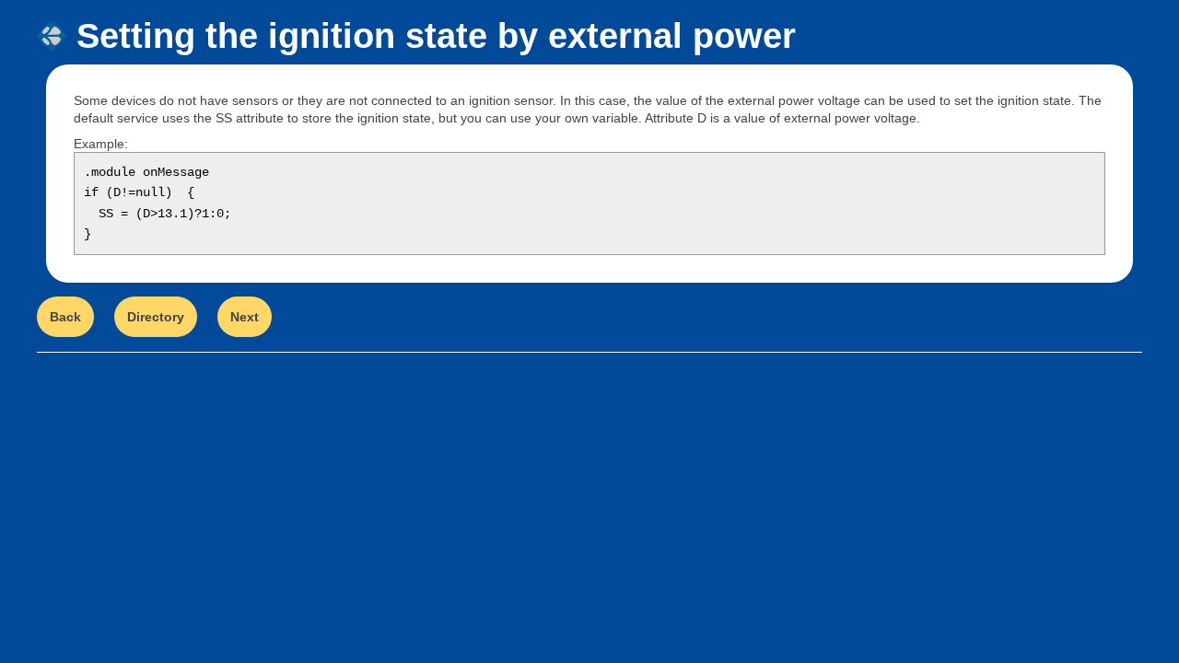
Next (244, 316)
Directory (155, 316)
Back (65, 316)
